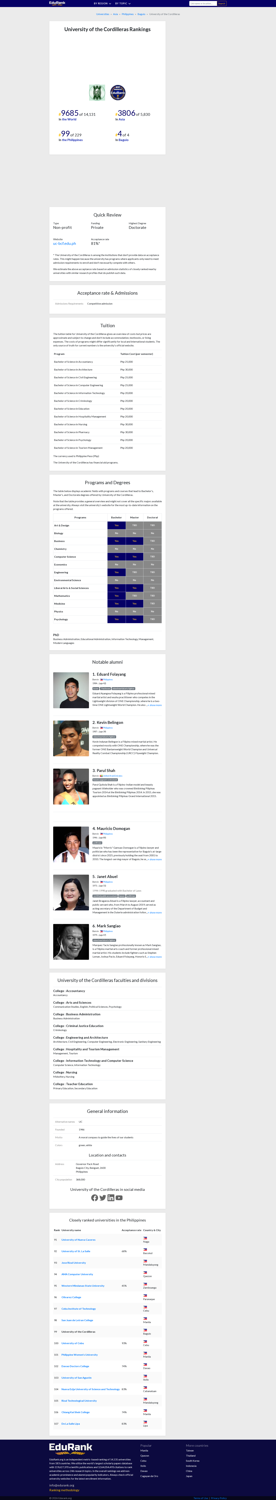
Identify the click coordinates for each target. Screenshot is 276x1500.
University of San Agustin (76, 1377)
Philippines (128, 13)
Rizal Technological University (79, 1400)
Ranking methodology (64, 1490)
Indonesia (191, 1465)
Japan (189, 1475)
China (189, 1470)
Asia (115, 13)
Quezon (144, 1455)
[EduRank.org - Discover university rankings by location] (57, 3)
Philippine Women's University (79, 1354)
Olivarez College (71, 1297)
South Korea (192, 1460)
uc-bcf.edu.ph (64, 243)
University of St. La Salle (75, 1251)
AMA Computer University (77, 1274)
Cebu (143, 1460)
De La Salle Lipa (70, 1423)
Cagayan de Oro (149, 1475)
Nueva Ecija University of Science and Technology (90, 1389)
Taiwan (190, 1450)
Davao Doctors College (75, 1366)
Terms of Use (200, 1498)
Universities (102, 13)
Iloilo (143, 1465)
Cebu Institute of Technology (78, 1308)
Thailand (190, 1455)
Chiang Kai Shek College (75, 1412)
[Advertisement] (77, 58)
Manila (144, 1450)
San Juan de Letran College (77, 1320)
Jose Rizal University (73, 1262)
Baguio (141, 13)
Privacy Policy (219, 1498)
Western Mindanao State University (82, 1285)
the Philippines (72, 140)
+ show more (154, 704)
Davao (144, 1470)
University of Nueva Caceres (78, 1239)
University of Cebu (72, 1343)
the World (69, 119)
